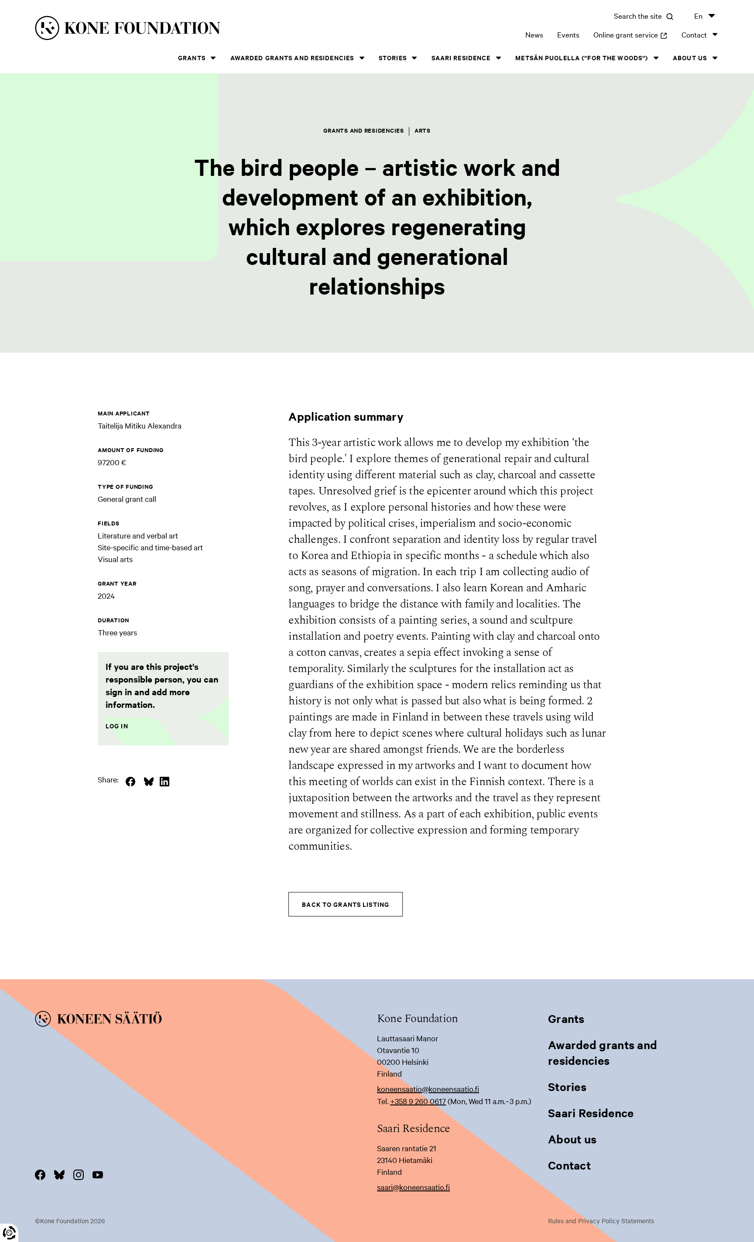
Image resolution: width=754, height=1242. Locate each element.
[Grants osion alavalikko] (213, 57)
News (534, 34)
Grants (192, 57)
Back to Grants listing (345, 904)
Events (568, 34)
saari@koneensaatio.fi (413, 1187)
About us (690, 57)
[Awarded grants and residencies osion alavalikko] (361, 57)
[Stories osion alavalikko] (414, 57)
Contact (694, 34)
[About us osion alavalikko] (714, 57)
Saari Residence (461, 57)
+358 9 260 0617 (418, 1101)
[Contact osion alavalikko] (714, 34)
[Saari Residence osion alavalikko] (498, 57)
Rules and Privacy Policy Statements (601, 1220)
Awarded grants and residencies (292, 57)
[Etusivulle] (187, 29)
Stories (393, 57)
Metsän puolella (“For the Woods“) (581, 57)
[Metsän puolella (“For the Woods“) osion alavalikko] (655, 57)
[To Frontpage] (206, 1020)
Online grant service (630, 34)
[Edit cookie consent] (9, 1233)
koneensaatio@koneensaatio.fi (428, 1089)
